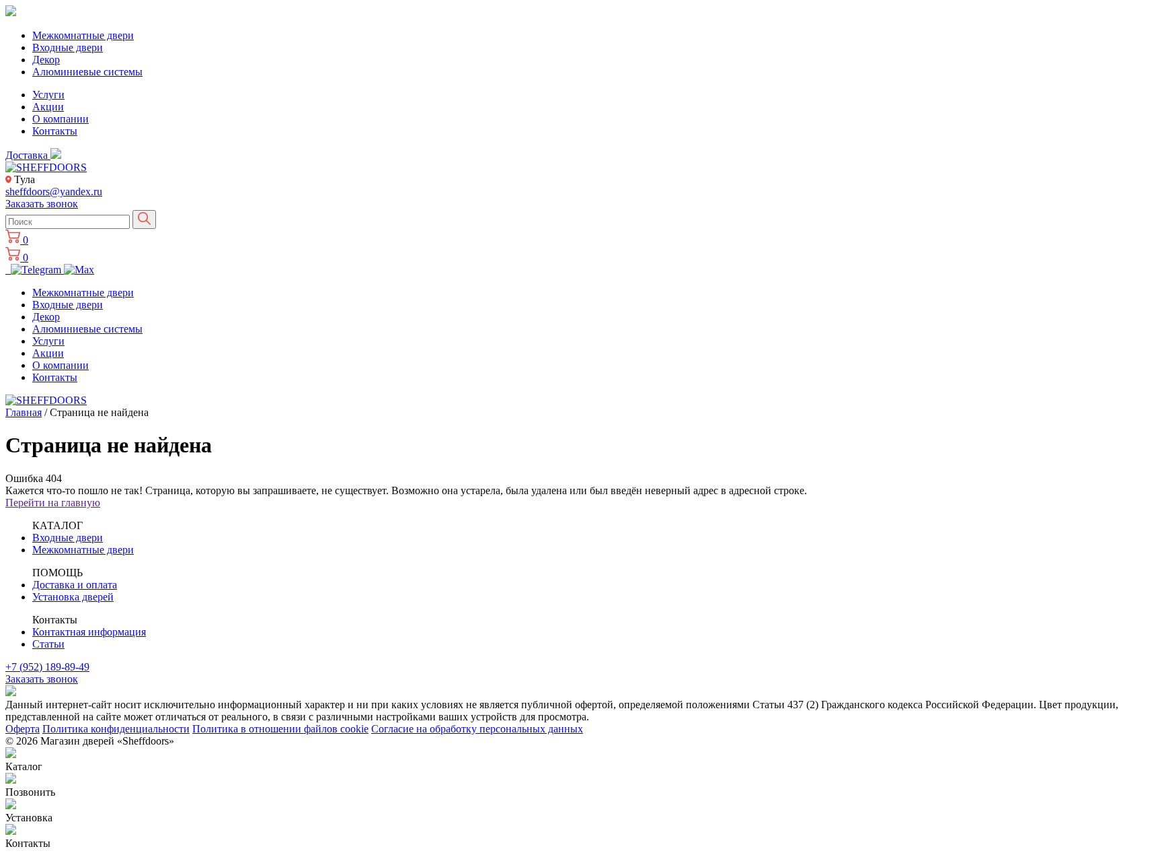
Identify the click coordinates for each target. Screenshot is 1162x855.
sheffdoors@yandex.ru (53, 191)
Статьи (48, 644)
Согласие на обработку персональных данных (477, 728)
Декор (46, 59)
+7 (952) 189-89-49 (47, 667)
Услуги (48, 94)
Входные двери (67, 47)
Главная (23, 412)
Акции (48, 106)
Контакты (54, 131)
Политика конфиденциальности (116, 728)
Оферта (22, 728)
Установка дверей (73, 597)
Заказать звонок (41, 203)
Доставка (27, 155)
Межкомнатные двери (83, 35)
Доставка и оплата (74, 584)
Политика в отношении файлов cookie (280, 728)
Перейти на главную (52, 502)
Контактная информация (89, 632)
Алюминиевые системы (87, 71)
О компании (60, 119)
